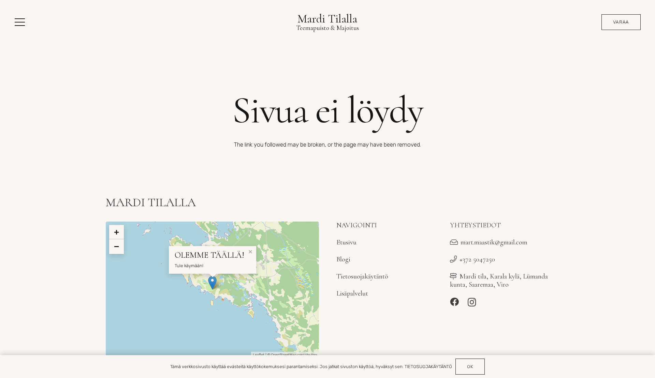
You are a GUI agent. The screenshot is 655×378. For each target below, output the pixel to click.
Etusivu (346, 242)
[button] (19, 22)
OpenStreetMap (283, 355)
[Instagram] (472, 302)
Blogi (343, 259)
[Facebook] (454, 302)
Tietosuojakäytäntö (362, 276)
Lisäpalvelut (352, 293)
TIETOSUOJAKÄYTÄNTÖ (428, 366)
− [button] (116, 246)
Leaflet (258, 355)
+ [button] (116, 232)
